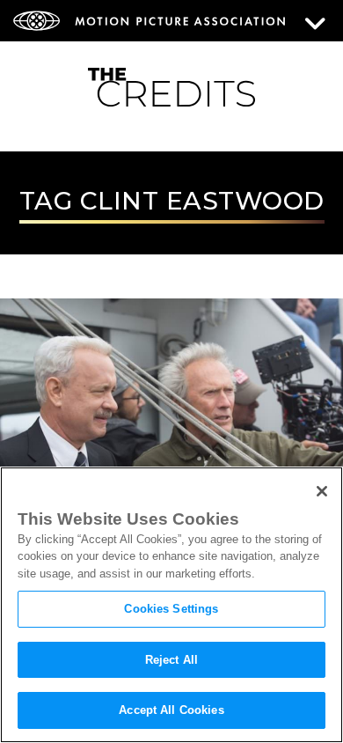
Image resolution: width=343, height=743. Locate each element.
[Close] (322, 491)
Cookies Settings (171, 608)
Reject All (171, 659)
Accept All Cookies (171, 710)
